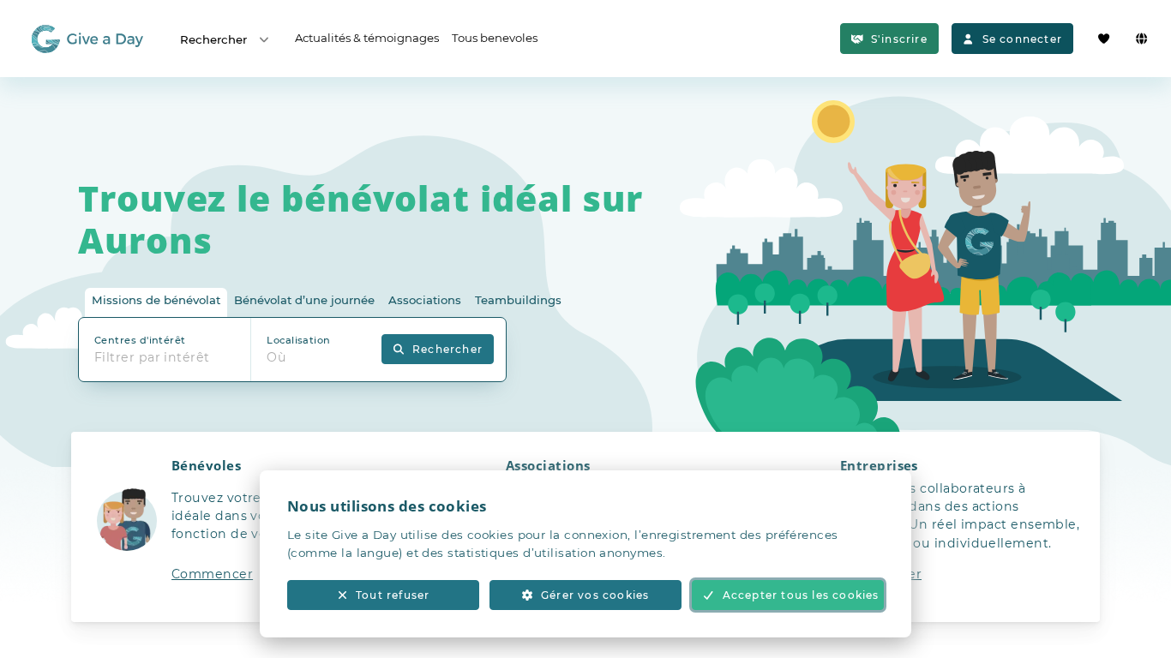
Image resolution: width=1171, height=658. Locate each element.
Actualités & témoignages (367, 38)
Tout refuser (392, 595)
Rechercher (213, 39)
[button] (251, 527)
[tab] (156, 303)
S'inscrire (899, 39)
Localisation (298, 340)
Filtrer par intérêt (152, 357)
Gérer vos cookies (595, 595)
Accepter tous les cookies (801, 595)
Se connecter (1022, 39)
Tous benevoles (494, 38)
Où (276, 357)
